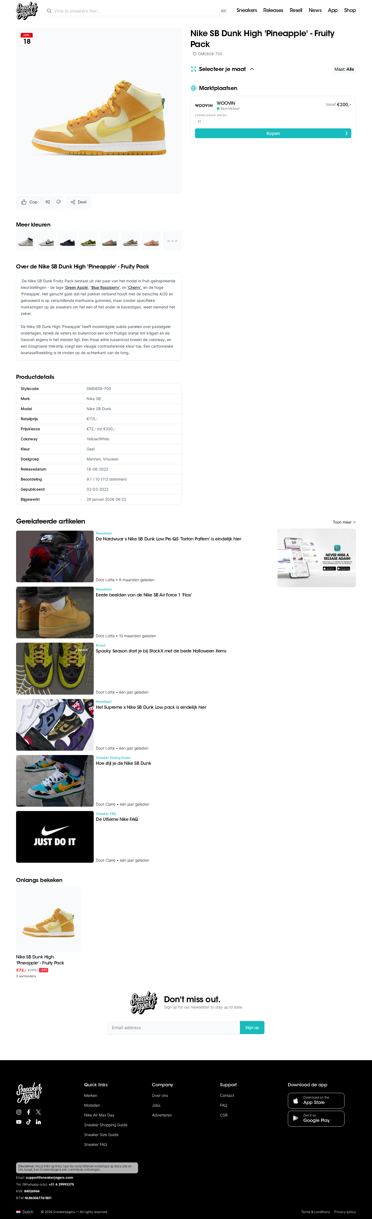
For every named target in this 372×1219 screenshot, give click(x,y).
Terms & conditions (315, 1212)
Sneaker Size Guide (101, 1134)
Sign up (252, 1027)
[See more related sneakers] (172, 240)
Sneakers (247, 10)
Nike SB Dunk (99, 408)
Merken (90, 1095)
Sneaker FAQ (95, 1144)
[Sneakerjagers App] (317, 557)
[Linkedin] (38, 1122)
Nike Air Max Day (99, 1115)
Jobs (156, 1105)
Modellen (92, 1105)
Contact (227, 1095)
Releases (273, 10)
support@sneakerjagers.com (49, 1178)
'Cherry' (134, 287)
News (315, 10)
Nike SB (94, 398)
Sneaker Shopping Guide (105, 1124)
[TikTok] (28, 1122)
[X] (38, 1112)
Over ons (160, 1095)
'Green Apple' (77, 287)
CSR (224, 1115)
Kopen (307, 133)
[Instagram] (19, 1112)
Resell (296, 10)
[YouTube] (19, 1122)
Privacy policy (345, 1212)
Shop (350, 10)
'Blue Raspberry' (105, 287)
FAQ (223, 1105)
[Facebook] (28, 1112)
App (333, 10)
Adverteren (162, 1115)
